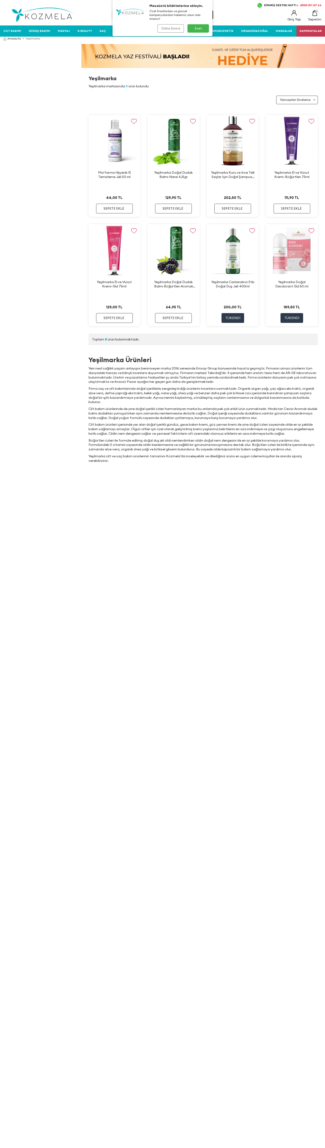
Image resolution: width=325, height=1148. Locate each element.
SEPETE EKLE (113, 208)
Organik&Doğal (254, 31)
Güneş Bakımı (39, 31)
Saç (102, 31)
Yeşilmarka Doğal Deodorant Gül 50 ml (291, 284)
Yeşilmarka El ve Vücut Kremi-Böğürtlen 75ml (292, 174)
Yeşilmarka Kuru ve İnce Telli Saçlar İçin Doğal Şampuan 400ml (233, 174)
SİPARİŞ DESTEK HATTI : (292, 5)
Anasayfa (14, 38)
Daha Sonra (170, 28)
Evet (198, 28)
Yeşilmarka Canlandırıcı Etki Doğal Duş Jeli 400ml (232, 284)
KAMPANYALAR (311, 31)
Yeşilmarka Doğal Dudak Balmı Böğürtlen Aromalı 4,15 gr (173, 284)
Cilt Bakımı (12, 31)
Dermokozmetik (220, 31)
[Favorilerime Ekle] (134, 121)
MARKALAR (284, 31)
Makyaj (64, 31)
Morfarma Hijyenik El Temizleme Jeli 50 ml (114, 174)
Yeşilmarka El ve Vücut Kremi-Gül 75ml (114, 284)
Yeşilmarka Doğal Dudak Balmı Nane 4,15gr (173, 174)
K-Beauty (85, 31)
